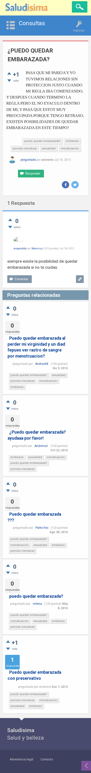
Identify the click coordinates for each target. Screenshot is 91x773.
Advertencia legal (21, 759)
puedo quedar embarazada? (42, 141)
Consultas (32, 23)
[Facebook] (65, 184)
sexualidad (49, 148)
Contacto (47, 759)
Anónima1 (41, 446)
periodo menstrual (25, 148)
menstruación (70, 148)
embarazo (72, 141)
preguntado (28, 159)
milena (37, 603)
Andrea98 (41, 364)
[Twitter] (75, 184)
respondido (19, 248)
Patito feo (41, 527)
